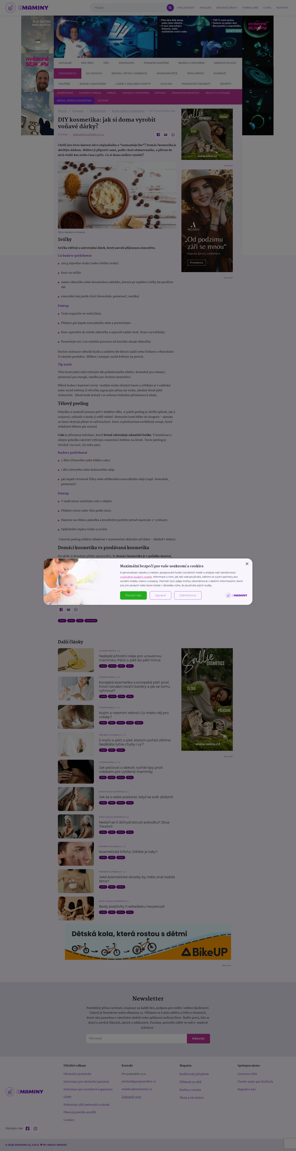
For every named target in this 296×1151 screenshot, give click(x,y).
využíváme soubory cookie (136, 576)
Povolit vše (133, 595)
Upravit (160, 595)
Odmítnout (188, 595)
